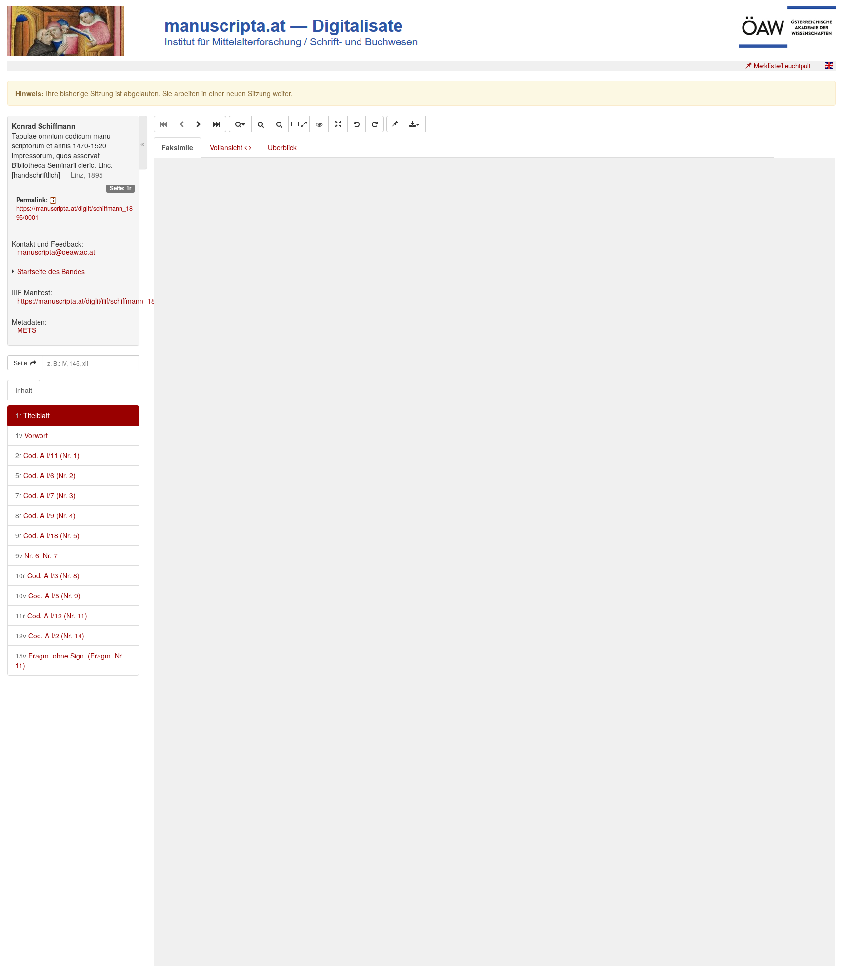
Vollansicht (227, 147)
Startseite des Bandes (51, 271)
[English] (828, 65)
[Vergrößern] (279, 124)
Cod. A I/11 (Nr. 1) (47, 455)
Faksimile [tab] (177, 147)
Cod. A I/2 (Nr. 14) (49, 635)
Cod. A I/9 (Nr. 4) (45, 515)
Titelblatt (32, 415)
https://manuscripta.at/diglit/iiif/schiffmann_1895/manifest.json (111, 301)
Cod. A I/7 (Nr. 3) (45, 495)
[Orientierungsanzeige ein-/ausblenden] (319, 124)
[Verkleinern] (260, 124)
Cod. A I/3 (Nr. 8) (47, 575)
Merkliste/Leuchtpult (781, 65)
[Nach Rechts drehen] (374, 124)
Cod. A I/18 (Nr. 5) (47, 535)
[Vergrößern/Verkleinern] (240, 124)
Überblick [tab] (282, 147)
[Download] (414, 124)
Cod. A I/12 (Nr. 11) (51, 615)
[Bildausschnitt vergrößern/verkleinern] (299, 124)
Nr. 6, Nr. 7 (36, 555)
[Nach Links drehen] (356, 124)
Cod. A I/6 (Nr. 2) (45, 475)
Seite (22, 362)
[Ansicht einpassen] (338, 124)
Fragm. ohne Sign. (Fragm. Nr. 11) (69, 660)
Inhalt (23, 390)
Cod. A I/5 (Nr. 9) (47, 595)
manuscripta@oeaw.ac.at (56, 252)
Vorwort (31, 435)
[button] (198, 124)
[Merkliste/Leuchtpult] (394, 124)
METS (26, 330)
